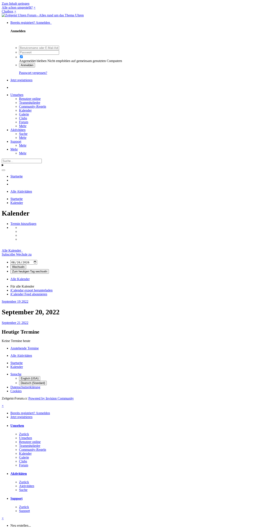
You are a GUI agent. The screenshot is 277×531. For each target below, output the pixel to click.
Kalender (25, 110)
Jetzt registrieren (21, 80)
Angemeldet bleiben (33, 61)
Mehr (22, 126)
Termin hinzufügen (23, 224)
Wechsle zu (24, 254)
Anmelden (27, 65)
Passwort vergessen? (33, 73)
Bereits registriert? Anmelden (31, 22)
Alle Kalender (12, 250)
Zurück (24, 434)
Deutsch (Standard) (33, 383)
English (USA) (30, 378)
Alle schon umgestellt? (17, 7)
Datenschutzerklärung (25, 387)
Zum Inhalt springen (15, 3)
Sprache (15, 374)
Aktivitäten (18, 130)
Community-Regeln (32, 106)
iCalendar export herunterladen (31, 290)
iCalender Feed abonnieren (28, 294)
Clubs (23, 118)
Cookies (16, 391)
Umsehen (16, 95)
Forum (23, 122)
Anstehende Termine (24, 348)
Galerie (24, 114)
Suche (23, 134)
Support (15, 141)
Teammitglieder (29, 102)
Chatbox (7, 11)
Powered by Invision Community (51, 398)
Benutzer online (30, 99)
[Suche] (3, 170)
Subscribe (9, 254)
